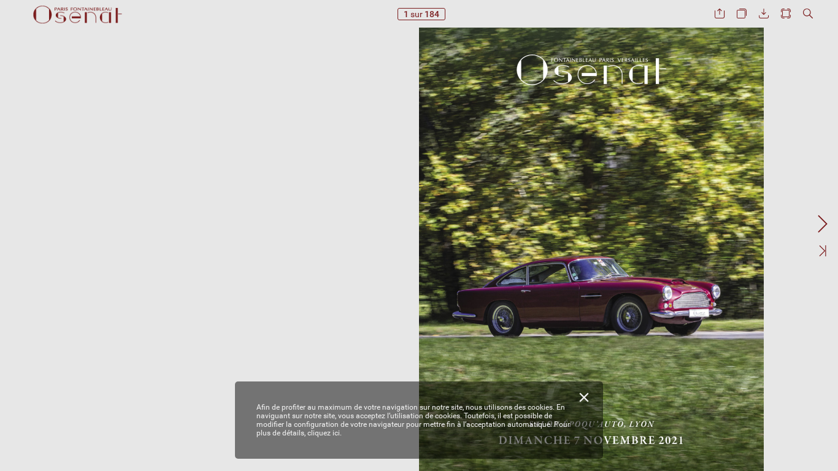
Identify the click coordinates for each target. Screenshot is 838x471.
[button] (720, 14)
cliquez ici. (324, 433)
